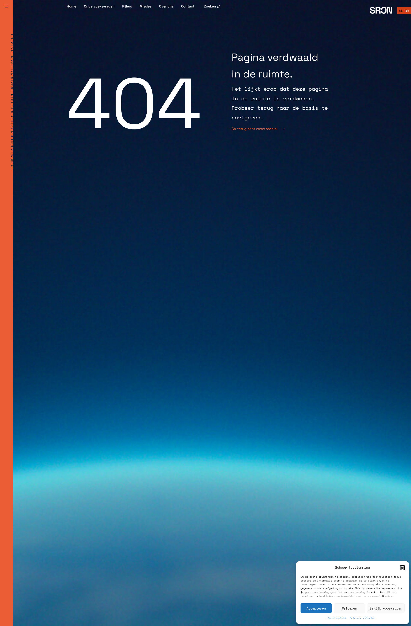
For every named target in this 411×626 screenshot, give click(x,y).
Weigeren (349, 608)
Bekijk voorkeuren (385, 608)
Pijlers (127, 6)
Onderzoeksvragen (99, 6)
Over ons (166, 6)
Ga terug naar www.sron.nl (254, 128)
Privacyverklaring (362, 618)
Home (71, 6)
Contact (187, 6)
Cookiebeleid (337, 618)
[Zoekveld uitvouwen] (212, 6)
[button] (402, 567)
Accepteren (316, 608)
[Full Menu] (6, 11)
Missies (145, 6)
